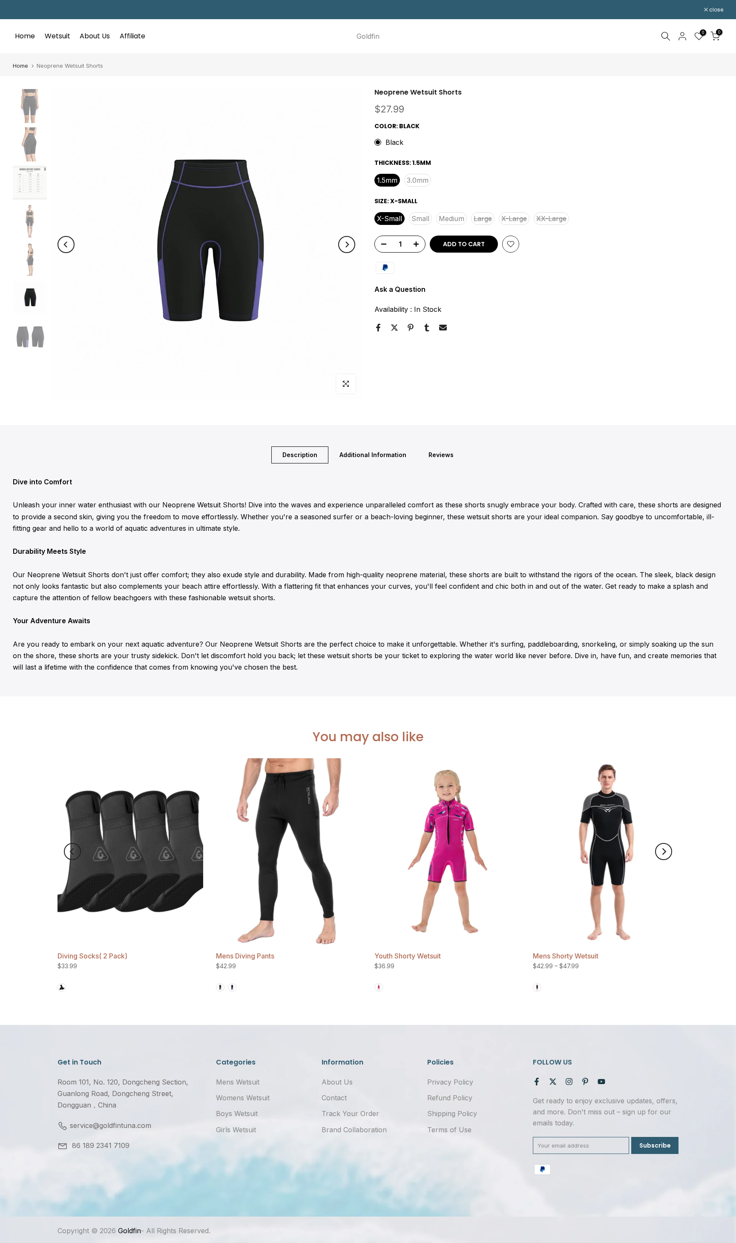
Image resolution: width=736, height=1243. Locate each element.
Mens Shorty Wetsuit (565, 956)
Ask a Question (400, 289)
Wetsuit (57, 36)
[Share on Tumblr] (427, 327)
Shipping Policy (452, 1113)
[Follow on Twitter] (553, 1081)
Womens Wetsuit (243, 1097)
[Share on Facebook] (378, 327)
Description (299, 454)
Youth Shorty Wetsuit (407, 956)
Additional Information (372, 454)
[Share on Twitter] (394, 327)
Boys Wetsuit (237, 1113)
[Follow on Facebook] (536, 1081)
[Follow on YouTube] (601, 1081)
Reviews (441, 454)
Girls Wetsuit (236, 1129)
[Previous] (66, 244)
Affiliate (132, 36)
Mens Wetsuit (237, 1082)
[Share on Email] (443, 327)
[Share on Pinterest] (410, 327)
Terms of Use (449, 1129)
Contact (334, 1097)
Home (25, 36)
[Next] (346, 244)
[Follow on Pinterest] (585, 1081)
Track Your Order (350, 1113)
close (24, 9)
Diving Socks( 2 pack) (92, 956)
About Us (95, 36)
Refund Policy (449, 1097)
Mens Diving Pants (245, 956)
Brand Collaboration (354, 1129)
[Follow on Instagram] (569, 1081)
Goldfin (368, 36)
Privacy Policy (450, 1082)
